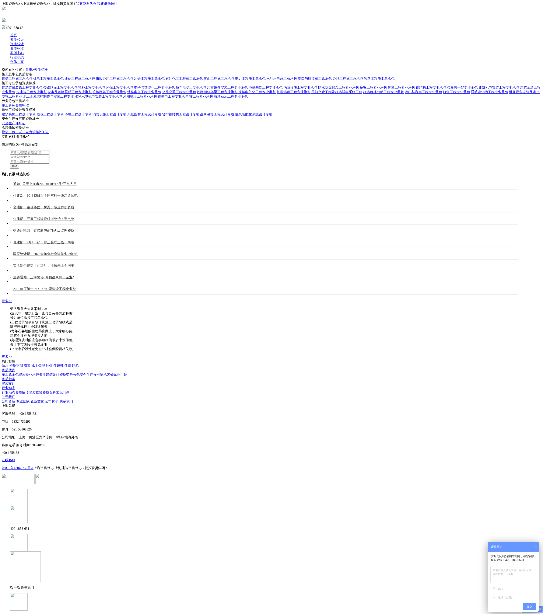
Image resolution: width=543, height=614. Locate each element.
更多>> (7, 301)
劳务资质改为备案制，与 (29, 309)
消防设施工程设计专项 (109, 114)
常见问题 (63, 392)
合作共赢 (17, 62)
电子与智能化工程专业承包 (154, 87)
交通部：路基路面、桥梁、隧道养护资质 (43, 207)
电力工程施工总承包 (250, 78)
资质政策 (35, 392)
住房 (67, 365)
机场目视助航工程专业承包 (383, 92)
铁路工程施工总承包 (379, 78)
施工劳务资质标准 (15, 105)
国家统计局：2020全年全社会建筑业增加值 (45, 254)
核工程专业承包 (201, 96)
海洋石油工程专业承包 (231, 96)
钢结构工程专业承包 (431, 87)
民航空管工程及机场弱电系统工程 (336, 92)
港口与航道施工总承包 (315, 78)
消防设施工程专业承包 (300, 87)
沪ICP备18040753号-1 (18, 468)
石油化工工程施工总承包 (184, 78)
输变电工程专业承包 (173, 96)
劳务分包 (73, 374)
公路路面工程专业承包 (60, 87)
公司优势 (52, 401)
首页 (13, 35)
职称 (75, 365)
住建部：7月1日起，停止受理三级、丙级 (43, 242)
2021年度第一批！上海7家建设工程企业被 (44, 289)
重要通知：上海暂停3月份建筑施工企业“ (43, 277)
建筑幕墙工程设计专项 (217, 114)
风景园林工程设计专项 (144, 114)
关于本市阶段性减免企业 (29, 344)
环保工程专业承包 (119, 87)
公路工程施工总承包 (348, 78)
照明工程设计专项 (50, 114)
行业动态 (17, 57)
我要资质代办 (86, 4)
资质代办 (17, 39)
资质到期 (16, 365)
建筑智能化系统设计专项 (253, 114)
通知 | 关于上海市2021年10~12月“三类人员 (45, 184)
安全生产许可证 (13, 123)
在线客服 (8, 460)
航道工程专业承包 (456, 92)
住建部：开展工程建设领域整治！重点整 (43, 219)
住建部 (58, 365)
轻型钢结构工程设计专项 (180, 114)
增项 (27, 365)
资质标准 (17, 48)
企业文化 (37, 401)
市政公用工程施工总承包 (114, 78)
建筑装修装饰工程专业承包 (22, 87)
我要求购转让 (107, 4)
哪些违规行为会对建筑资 (29, 326)
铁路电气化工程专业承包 (257, 92)
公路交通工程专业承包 (179, 92)
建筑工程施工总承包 (17, 78)
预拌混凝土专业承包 (191, 87)
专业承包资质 (35, 374)
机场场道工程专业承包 (294, 92)
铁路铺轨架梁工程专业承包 (217, 92)
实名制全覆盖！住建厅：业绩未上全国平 (43, 265)
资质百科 (49, 392)
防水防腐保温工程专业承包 (338, 87)
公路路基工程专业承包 (109, 92)
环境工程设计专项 (78, 114)
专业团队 (23, 401)
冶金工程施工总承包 (149, 78)
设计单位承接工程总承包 (29, 318)
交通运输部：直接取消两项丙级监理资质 (43, 230)
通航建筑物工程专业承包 (489, 92)
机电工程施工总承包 (48, 78)
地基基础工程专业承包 (266, 87)
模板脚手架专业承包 (462, 87)
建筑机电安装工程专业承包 (499, 87)
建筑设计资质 (56, 374)
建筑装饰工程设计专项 (19, 114)
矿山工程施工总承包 (219, 78)
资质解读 (22, 392)
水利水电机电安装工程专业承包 (98, 96)
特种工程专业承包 (91, 87)
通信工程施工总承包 (79, 78)
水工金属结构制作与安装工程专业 (48, 96)
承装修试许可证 (115, 374)
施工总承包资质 (13, 374)
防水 (5, 365)
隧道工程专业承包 (401, 87)
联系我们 (66, 401)
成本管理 (38, 365)
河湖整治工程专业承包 (140, 96)
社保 (49, 365)
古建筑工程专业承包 (31, 92)
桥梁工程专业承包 (373, 87)
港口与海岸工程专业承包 (423, 92)
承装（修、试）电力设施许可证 (25, 132)
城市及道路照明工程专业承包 (70, 92)
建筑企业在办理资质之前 (29, 335)
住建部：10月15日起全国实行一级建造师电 (45, 195)
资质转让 (17, 44)
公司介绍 (8, 401)
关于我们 (8, 397)
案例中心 (17, 53)
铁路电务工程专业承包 (144, 92)
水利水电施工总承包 (281, 78)
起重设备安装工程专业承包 (227, 87)
